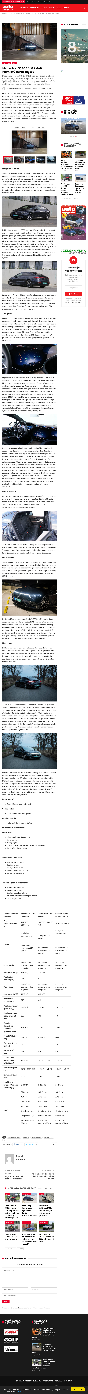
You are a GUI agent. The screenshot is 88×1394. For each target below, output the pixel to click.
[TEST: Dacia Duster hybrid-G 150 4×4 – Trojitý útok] (46, 1226)
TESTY (44, 7)
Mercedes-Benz (36, 1137)
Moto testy (9, 1222)
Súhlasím (78, 1389)
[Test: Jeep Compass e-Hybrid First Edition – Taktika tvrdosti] (29, 1198)
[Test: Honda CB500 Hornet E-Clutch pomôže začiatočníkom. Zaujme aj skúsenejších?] (12, 1198)
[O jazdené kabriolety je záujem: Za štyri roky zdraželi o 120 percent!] (36, 1347)
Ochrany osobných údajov (41, 1308)
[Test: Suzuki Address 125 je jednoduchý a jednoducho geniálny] (46, 1198)
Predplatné (31, 2)
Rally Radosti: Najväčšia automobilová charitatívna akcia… (43, 1333)
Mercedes (26, 1137)
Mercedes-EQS (48, 1137)
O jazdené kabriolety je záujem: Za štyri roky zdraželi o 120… (44, 1348)
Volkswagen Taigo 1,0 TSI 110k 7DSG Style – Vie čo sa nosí (43, 1176)
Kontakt (47, 2)
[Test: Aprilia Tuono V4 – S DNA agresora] (12, 1226)
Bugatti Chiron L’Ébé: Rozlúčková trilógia (14, 1177)
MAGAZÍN (34, 7)
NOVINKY (24, 7)
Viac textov (63, 7)
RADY (51, 7)
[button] (19, 160)
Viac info (21, 1391)
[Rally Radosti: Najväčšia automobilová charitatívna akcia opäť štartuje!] (36, 1331)
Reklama (40, 2)
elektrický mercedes (14, 1137)
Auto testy (7, 63)
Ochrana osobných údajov (28, 1381)
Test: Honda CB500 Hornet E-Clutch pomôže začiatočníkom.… (43, 1363)
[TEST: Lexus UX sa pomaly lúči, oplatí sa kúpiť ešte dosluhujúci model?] (29, 1226)
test (4, 1140)
